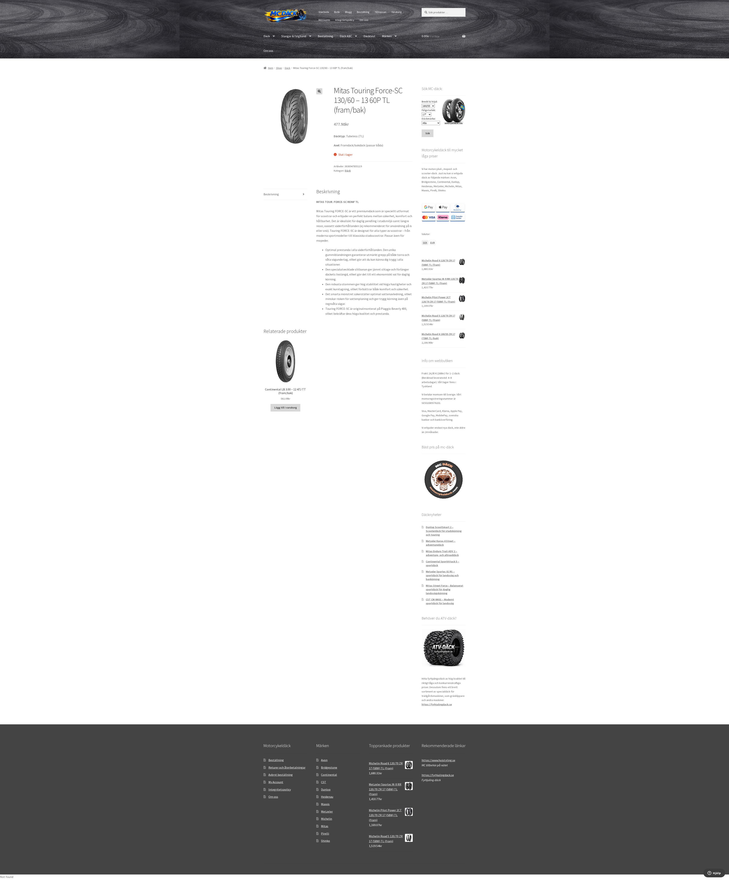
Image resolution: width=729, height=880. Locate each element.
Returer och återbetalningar (286, 767)
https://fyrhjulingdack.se (437, 704)
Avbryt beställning (280, 775)
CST (323, 782)
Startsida (324, 12)
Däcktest (369, 36)
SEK (425, 242)
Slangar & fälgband (293, 36)
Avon (324, 760)
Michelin (326, 819)
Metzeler (327, 811)
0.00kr (431, 36)
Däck (267, 36)
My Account (275, 782)
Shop (279, 68)
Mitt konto (324, 20)
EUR (432, 242)
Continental (329, 775)
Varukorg (396, 12)
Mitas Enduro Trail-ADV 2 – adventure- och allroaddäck (442, 553)
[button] (319, 91)
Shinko (325, 841)
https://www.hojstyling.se (438, 760)
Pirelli (325, 833)
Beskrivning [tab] (271, 194)
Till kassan (380, 12)
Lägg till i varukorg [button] (285, 407)
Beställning (363, 12)
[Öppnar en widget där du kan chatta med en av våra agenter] (714, 873)
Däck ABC (346, 36)
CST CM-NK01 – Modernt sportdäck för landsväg (440, 601)
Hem (270, 68)
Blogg (348, 12)
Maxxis (325, 804)
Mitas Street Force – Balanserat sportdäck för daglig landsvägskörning (444, 589)
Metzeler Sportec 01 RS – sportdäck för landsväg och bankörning (442, 575)
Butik (337, 12)
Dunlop (326, 789)
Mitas (324, 826)
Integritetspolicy (344, 20)
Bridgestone (329, 767)
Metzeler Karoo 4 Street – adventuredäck (440, 542)
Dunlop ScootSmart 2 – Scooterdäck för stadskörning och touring (444, 530)
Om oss (364, 20)
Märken (387, 36)
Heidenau (327, 797)
